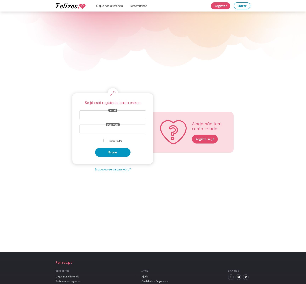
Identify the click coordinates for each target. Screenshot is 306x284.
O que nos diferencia (109, 6)
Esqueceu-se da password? (113, 169)
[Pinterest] (246, 277)
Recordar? (115, 141)
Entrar (242, 6)
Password (112, 124)
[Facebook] (231, 277)
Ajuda (144, 276)
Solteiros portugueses (68, 281)
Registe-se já (205, 139)
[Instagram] (238, 277)
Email (113, 110)
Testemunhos (138, 6)
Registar (220, 6)
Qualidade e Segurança (154, 281)
